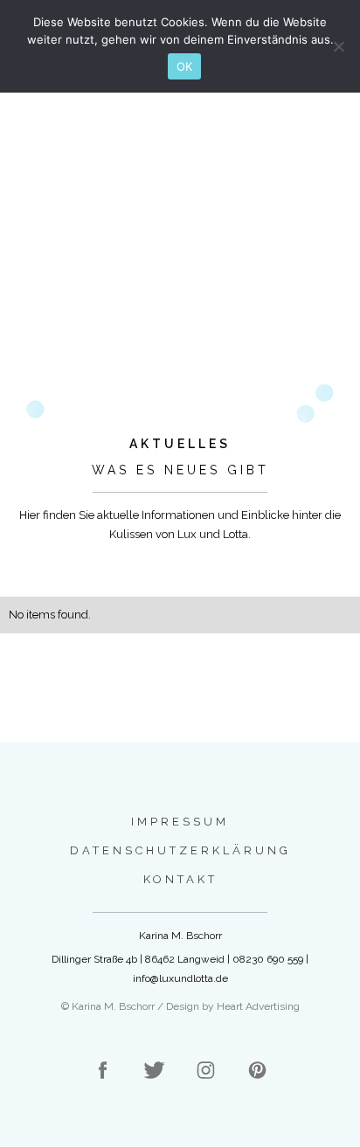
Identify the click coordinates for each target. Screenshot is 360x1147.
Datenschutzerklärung (180, 850)
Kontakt (180, 879)
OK (185, 66)
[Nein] (338, 46)
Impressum (180, 821)
